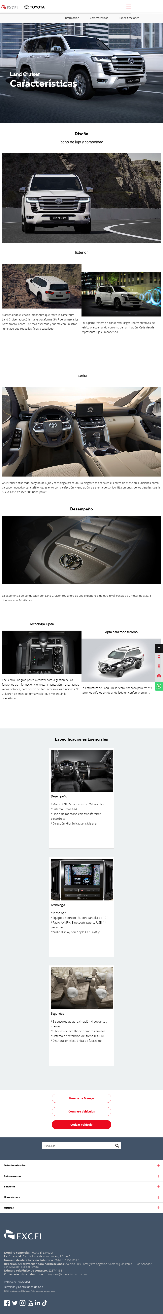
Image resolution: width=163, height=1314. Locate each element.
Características (99, 18)
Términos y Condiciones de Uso (23, 1287)
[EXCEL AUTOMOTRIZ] (12, 7)
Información (71, 18)
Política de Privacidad (17, 1282)
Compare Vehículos (81, 1111)
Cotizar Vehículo (81, 1124)
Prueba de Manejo (81, 1098)
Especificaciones (129, 18)
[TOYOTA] (34, 7)
